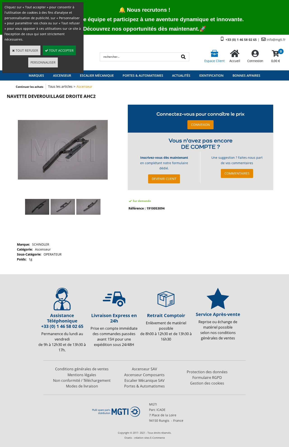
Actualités (181, 75)
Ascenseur (84, 86)
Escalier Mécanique (97, 75)
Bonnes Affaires (246, 75)
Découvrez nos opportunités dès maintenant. (141, 29)
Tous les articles (60, 86)
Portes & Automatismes (143, 75)
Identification (211, 75)
